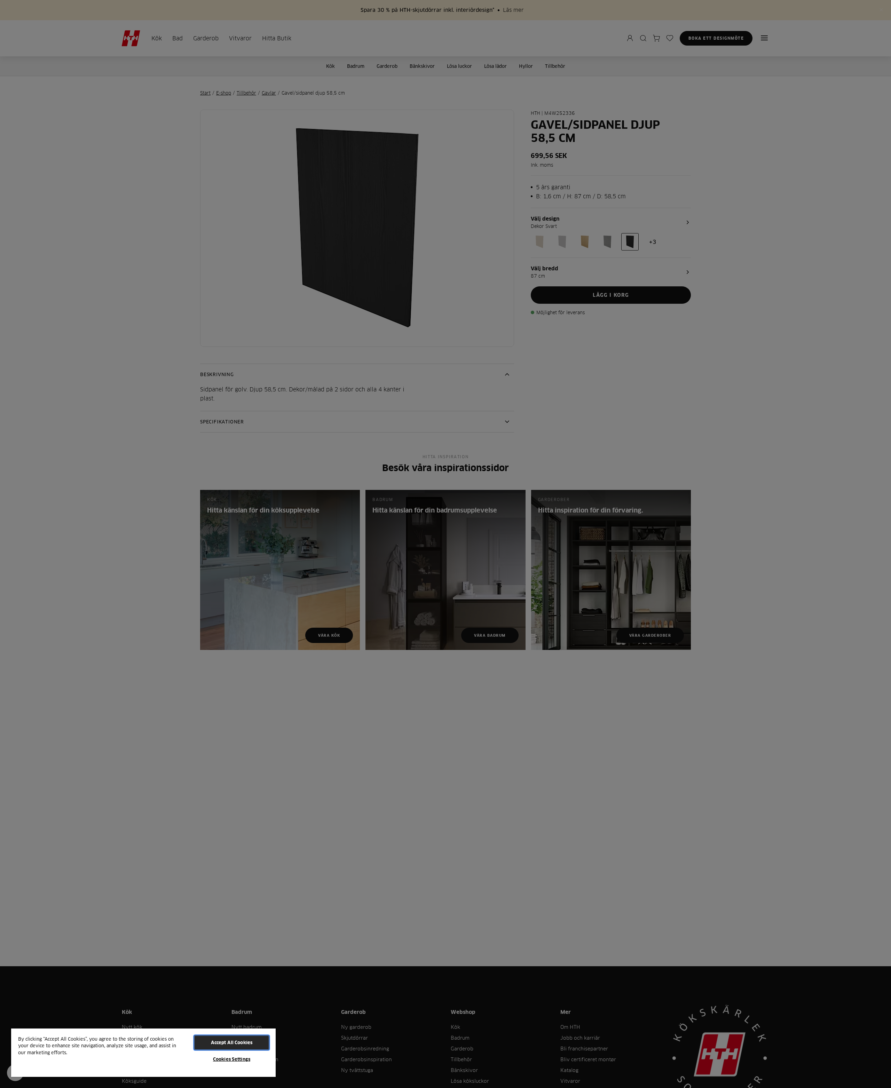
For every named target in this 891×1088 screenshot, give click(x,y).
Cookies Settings (231, 1059)
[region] (143, 1052)
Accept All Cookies (231, 1042)
